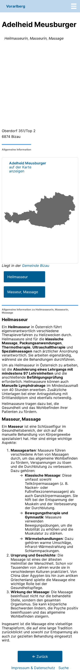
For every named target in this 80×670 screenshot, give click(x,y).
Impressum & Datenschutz (33, 668)
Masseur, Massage (22, 292)
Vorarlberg (15, 6)
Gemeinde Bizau (35, 265)
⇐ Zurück (40, 656)
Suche (63, 668)
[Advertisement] (40, 85)
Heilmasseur (17, 277)
